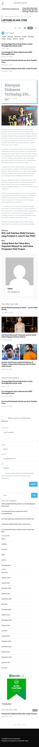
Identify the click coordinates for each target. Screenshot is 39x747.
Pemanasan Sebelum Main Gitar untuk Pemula (19, 68)
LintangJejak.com (14, 20)
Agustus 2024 (6, 625)
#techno (15, 39)
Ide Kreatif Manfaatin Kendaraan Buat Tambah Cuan (19, 402)
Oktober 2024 (6, 615)
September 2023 (7, 657)
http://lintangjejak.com (14, 292)
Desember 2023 (6, 641)
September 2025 (7, 599)
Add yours (5, 421)
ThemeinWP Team (22, 741)
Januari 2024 (6, 636)
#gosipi (9, 39)
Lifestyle (4, 544)
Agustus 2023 (6, 662)
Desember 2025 (6, 588)
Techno (4, 560)
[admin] (20, 271)
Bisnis (3, 539)
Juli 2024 (4, 630)
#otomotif (17, 36)
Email (4, 454)
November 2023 (6, 646)
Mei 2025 (4, 604)
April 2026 (5, 572)
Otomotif (4, 549)
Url (2, 464)
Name (4, 445)
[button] (33, 710)
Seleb (3, 555)
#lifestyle (10, 36)
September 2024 (7, 620)
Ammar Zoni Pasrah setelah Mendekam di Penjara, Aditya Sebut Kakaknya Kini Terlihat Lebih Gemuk (19, 364)
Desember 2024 (6, 609)
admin (6, 99)
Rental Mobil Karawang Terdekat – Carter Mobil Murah (20, 308)
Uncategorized (6, 565)
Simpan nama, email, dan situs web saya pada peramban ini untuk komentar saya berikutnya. (18, 475)
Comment (5, 428)
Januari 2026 (6, 583)
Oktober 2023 (6, 652)
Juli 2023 (4, 668)
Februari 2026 (6, 578)
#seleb (4, 36)
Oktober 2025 (6, 593)
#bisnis (21, 39)
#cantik (24, 36)
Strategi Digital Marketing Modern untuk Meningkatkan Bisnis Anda (17, 45)
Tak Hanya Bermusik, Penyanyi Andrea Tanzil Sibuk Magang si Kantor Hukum (19, 336)
